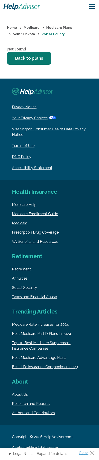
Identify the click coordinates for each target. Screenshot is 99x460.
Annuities (19, 278)
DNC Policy (21, 157)
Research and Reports (31, 403)
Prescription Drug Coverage (35, 232)
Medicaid (19, 223)
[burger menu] (92, 7)
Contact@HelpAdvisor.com (35, 448)
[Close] (88, 451)
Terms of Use (23, 146)
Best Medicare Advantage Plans (39, 357)
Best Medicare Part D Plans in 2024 (41, 333)
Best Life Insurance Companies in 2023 (45, 367)
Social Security (24, 287)
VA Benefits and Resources (35, 241)
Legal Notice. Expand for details (40, 454)
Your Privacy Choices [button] (30, 118)
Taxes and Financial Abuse (34, 297)
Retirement (21, 269)
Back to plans (29, 58)
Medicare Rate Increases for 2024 (40, 324)
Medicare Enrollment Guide (35, 214)
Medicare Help (24, 204)
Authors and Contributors (33, 413)
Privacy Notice (24, 107)
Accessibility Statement (32, 168)
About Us (20, 394)
